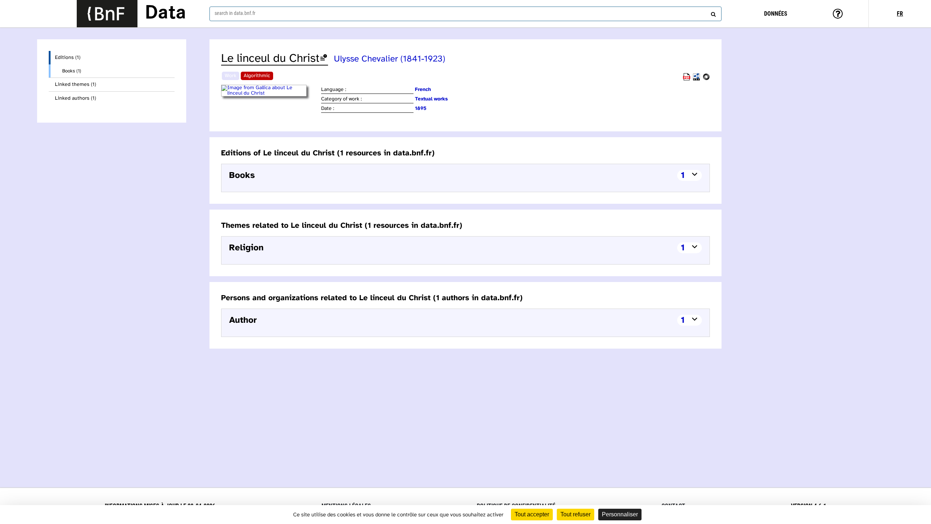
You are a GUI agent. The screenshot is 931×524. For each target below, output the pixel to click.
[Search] (712, 12)
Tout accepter (532, 514)
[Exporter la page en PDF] (686, 79)
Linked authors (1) (75, 98)
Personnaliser (620, 514)
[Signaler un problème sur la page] (323, 59)
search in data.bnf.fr (235, 13)
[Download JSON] (706, 79)
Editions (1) (67, 57)
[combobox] (465, 14)
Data (165, 13)
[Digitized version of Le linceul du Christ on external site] (270, 93)
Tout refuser (575, 514)
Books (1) (71, 71)
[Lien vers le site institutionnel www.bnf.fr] (107, 13)
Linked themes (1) (75, 84)
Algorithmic (257, 76)
